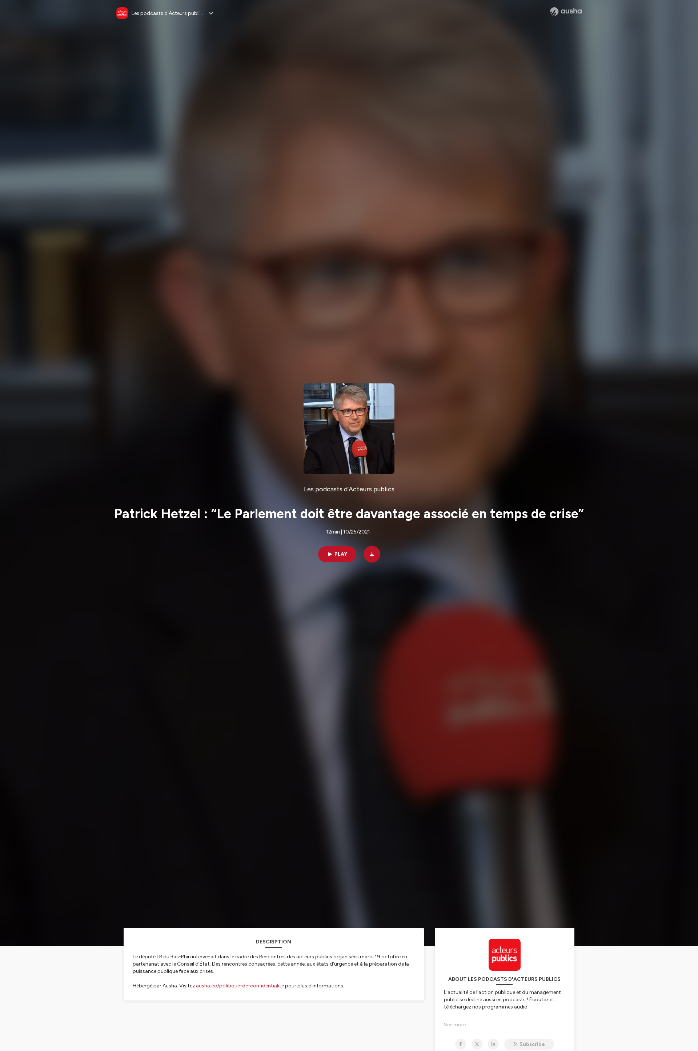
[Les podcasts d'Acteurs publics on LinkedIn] (493, 1044)
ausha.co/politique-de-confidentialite (240, 986)
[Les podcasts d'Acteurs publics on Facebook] (460, 1044)
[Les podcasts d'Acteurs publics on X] (477, 1044)
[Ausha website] (566, 11)
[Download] (372, 554)
